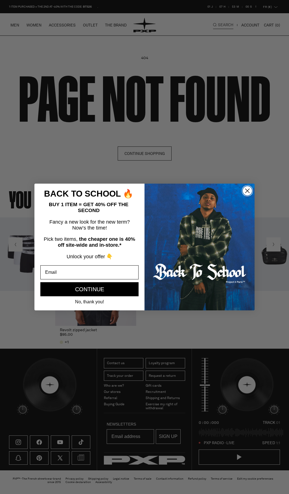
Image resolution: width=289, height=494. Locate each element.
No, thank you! (89, 301)
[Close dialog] (247, 191)
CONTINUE (89, 289)
